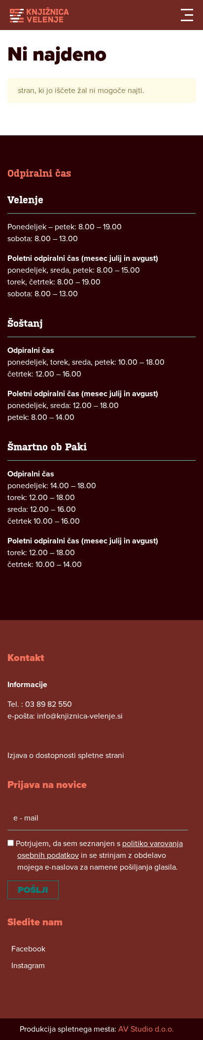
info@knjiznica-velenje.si (80, 716)
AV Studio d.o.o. (146, 1029)
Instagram (28, 966)
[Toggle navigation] (187, 15)
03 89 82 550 (48, 704)
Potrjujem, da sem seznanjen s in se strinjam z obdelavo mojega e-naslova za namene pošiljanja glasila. (98, 855)
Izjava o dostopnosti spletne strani (65, 755)
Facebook (28, 949)
